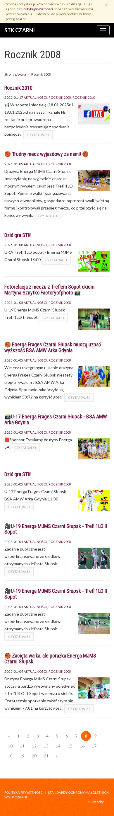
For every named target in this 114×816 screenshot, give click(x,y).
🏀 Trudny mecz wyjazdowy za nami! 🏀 (46, 154)
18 (10, 755)
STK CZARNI (19, 30)
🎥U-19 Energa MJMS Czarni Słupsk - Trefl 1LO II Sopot (55, 529)
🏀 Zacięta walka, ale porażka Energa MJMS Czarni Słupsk (50, 659)
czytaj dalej (38, 135)
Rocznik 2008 (60, 97)
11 (22, 745)
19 (22, 755)
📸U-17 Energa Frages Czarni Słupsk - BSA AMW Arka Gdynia (55, 419)
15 (70, 745)
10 (10, 745)
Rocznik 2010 (18, 88)
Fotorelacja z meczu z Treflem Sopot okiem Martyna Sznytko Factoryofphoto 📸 (49, 290)
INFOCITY (98, 802)
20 (34, 755)
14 (58, 745)
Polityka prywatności (24, 792)
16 (82, 745)
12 (34, 745)
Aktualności (35, 97)
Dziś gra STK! (18, 235)
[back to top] (105, 807)
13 (46, 745)
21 (46, 755)
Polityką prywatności (37, 9)
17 (94, 745)
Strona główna (15, 74)
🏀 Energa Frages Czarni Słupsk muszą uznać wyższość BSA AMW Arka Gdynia (52, 347)
